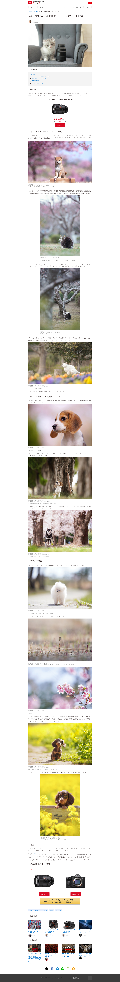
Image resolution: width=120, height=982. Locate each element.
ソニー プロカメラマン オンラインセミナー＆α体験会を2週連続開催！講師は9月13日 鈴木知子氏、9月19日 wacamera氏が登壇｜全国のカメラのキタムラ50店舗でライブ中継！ (34, 957)
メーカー (33, 7)
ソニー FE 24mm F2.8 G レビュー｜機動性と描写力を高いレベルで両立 (51, 931)
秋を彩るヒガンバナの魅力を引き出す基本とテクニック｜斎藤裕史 (51, 955)
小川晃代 (34, 20)
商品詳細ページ (60, 125)
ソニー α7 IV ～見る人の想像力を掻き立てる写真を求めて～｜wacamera (34, 931)
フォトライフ (55, 7)
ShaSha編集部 (34, 962)
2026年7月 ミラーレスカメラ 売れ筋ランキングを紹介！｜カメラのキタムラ (68, 955)
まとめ (33, 82)
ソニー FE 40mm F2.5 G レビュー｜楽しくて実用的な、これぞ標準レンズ (68, 931)
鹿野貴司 (50, 934)
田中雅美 (84, 956)
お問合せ (76, 978)
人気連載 (64, 7)
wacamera (34, 934)
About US (70, 978)
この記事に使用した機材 (37, 83)
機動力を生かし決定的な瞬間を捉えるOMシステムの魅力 (85, 954)
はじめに (33, 74)
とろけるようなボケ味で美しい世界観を (41, 76)
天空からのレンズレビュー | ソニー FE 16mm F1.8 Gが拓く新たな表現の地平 (85, 931)
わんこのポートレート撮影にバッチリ (40, 78)
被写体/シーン (43, 7)
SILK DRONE (85, 934)
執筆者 (87, 7)
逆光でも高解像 (35, 80)
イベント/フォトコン (76, 7)
